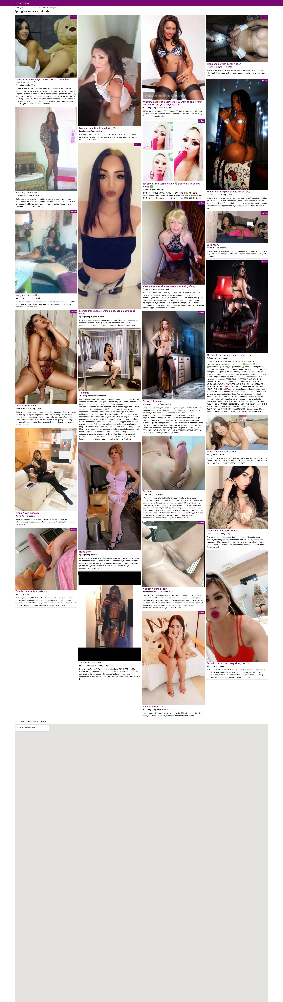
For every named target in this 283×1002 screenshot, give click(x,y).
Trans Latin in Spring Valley (221, 451)
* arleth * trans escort (155, 588)
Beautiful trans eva (153, 706)
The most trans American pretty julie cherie (230, 355)
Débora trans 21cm (26, 405)
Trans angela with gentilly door (224, 63)
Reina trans (85, 551)
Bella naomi (213, 244)
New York (42, 8)
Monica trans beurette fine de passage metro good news (107, 312)
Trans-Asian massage (27, 513)
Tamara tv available (90, 662)
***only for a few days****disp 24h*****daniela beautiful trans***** (42, 81)
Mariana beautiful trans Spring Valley (99, 128)
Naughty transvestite (27, 192)
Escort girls (19, 8)
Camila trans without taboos (31, 591)
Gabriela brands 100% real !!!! (223, 530)
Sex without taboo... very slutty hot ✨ (228, 663)
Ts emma (84, 392)
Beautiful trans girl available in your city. (229, 191)
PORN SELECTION (22, 3)
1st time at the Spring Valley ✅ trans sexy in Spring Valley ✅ (171, 185)
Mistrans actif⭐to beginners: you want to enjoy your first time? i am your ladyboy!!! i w (172, 103)
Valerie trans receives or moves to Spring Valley (169, 286)
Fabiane (147, 491)
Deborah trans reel (153, 401)
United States (31, 8)
